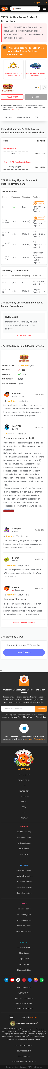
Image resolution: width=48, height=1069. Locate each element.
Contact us (24, 796)
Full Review (12, 97)
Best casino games (24, 914)
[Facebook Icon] (30, 980)
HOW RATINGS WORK (24, 988)
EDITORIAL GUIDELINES (24, 1003)
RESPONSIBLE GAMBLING (24, 1046)
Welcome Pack (23, 117)
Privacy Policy (41, 717)
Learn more (15, 109)
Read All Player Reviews (24, 623)
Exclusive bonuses (24, 837)
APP (24, 813)
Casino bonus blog (24, 832)
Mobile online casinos (24, 876)
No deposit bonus (24, 843)
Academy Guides (24, 947)
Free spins (24, 854)
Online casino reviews (24, 870)
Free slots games (24, 926)
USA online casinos (24, 882)
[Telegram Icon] (6, 980)
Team (24, 807)
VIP (36, 117)
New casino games (24, 920)
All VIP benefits (24, 336)
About (24, 802)
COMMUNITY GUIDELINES (24, 1009)
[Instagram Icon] (36, 980)
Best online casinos (24, 887)
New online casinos (24, 893)
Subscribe (41, 709)
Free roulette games (24, 931)
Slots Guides (24, 953)
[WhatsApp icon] (42, 980)
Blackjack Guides (24, 970)
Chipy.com (13, 717)
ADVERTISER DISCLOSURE (24, 998)
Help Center (24, 791)
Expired (8, 117)
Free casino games (24, 909)
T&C (24, 786)
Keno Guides (24, 964)
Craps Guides (24, 959)
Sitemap (24, 818)
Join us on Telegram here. (35, 739)
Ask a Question (24, 652)
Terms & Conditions (25, 717)
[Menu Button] (44, 8)
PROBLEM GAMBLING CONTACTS (24, 1061)
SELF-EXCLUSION (24, 1056)
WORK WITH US (24, 993)
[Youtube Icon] (12, 980)
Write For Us (24, 775)
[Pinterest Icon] (24, 980)
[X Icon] (18, 980)
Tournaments (24, 849)
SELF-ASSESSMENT (24, 1051)
